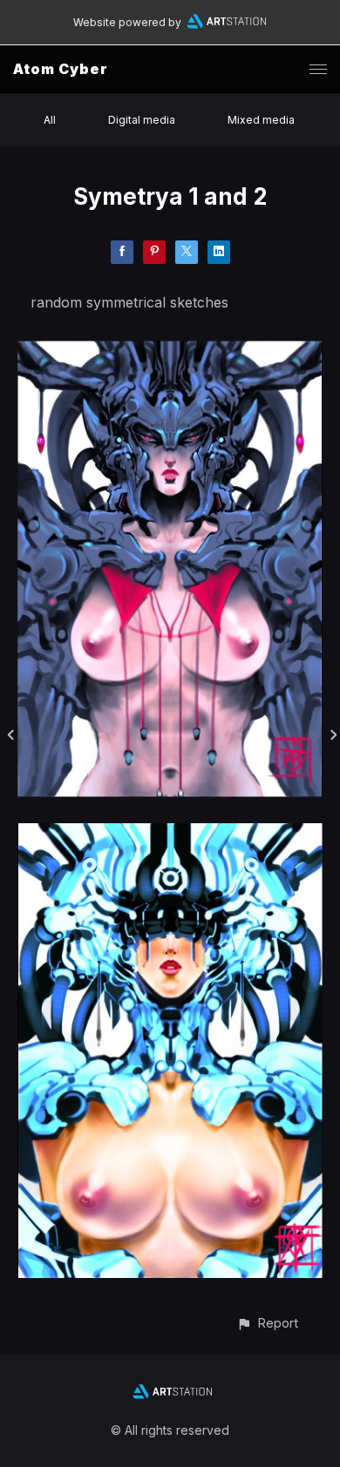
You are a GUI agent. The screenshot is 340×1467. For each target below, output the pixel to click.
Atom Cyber (60, 69)
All (50, 119)
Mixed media (261, 119)
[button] (267, 1323)
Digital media (141, 119)
